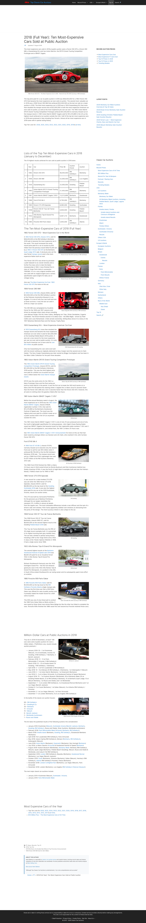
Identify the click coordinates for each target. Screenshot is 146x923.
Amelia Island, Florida (106, 209)
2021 (59, 125)
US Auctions (102, 191)
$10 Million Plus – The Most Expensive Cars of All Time (46, 815)
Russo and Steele (32, 717)
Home (74, 2)
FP (25, 45)
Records (34, 845)
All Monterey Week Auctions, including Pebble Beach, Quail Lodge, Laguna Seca (112, 201)
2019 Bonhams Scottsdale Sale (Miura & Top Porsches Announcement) (46, 849)
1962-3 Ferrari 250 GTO (35, 250)
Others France (104, 278)
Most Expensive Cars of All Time (109, 170)
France (100, 266)
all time (78, 125)
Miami (101, 223)
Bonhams (30, 706)
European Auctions (104, 246)
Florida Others (104, 226)
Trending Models (104, 63)
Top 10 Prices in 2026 (105, 59)
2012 (42, 813)
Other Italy (102, 289)
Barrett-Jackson (32, 713)
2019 (68, 125)
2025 (42, 125)
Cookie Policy (77, 918)
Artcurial (30, 709)
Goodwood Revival (78, 754)
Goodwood (103, 255)
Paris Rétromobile (107, 272)
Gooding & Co (31, 704)
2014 (34, 813)
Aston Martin (40, 743)
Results (101, 234)
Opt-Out (84, 918)
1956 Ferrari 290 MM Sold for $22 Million (37, 850)
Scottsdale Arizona (59, 726)
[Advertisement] (73, 18)
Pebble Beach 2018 (36, 525)
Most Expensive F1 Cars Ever (108, 57)
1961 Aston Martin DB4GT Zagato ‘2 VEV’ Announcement (46, 433)
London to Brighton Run (48, 763)
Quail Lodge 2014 (30, 252)
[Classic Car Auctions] (38, 2)
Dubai (103, 309)
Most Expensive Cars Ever (107, 54)
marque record (37, 254)
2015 (30, 813)
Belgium (100, 249)
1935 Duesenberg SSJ (33, 329)
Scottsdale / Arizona (60, 776)
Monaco (100, 292)
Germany (101, 280)
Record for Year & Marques (107, 176)
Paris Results (105, 275)
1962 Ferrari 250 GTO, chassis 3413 (37, 237)
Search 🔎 (118, 2)
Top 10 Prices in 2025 (105, 61)
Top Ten (31, 847)
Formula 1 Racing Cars (105, 179)
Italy (99, 283)
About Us (91, 918)
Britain (100, 252)
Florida (100, 206)
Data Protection (57, 918)
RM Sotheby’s (32, 702)
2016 (84, 810)
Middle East (103, 304)
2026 (38, 125)
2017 (80, 810)
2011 (46, 813)
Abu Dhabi (104, 306)
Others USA (102, 237)
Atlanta (38, 760)
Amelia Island (41, 732)
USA (91, 2)
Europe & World (100, 2)
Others (100, 298)
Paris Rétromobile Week (47, 730)
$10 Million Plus (103, 173)
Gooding (31, 728)
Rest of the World (104, 301)
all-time (52, 813)
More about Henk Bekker (33, 866)
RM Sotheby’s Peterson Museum (74, 767)
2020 (64, 125)
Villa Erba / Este (104, 286)
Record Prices (82, 2)
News (29, 845)
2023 (51, 125)
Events (103, 257)
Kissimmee (103, 220)
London (43, 754)
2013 (38, 813)
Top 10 (111, 2)
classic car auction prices (49, 859)
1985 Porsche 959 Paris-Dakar (35, 583)
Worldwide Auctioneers (34, 715)
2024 (46, 125)
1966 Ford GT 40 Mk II (33, 445)
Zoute (40, 758)
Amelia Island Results (108, 217)
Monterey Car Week (106, 196)
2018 (72, 125)
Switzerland (102, 295)
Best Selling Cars (32, 863)
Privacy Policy (67, 918)
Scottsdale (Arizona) (106, 232)
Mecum (29, 711)
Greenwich (57, 743)
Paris (101, 269)
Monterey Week (64, 747)
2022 (55, 125)
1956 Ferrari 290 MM (32, 293)
